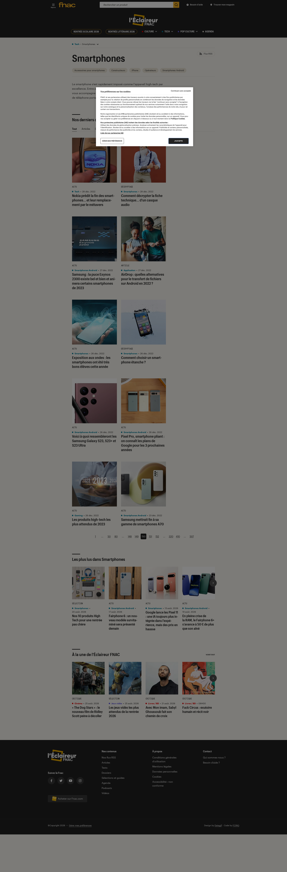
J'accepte (178, 141)
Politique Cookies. (177, 119)
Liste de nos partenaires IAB (111, 133)
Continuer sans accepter (181, 91)
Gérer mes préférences (112, 141)
